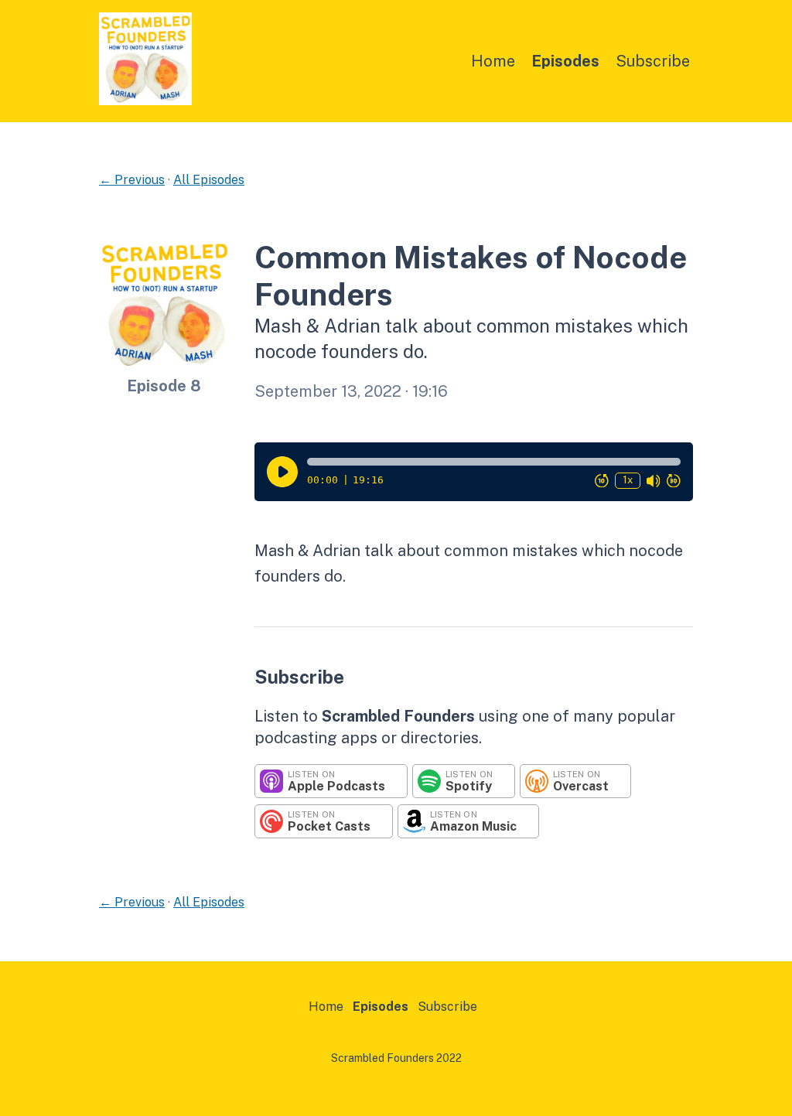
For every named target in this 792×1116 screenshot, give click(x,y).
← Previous (132, 179)
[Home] (145, 101)
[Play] (282, 471)
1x (628, 480)
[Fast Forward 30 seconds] (674, 480)
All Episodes (208, 179)
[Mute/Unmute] (654, 480)
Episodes (565, 61)
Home (493, 61)
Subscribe (653, 61)
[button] (494, 462)
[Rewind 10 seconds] (602, 480)
